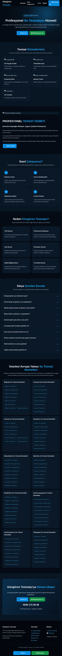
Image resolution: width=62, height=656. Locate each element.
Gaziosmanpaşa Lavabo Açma (41, 514)
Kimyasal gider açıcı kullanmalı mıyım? (16, 296)
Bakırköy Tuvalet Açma (39, 482)
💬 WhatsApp (50, 633)
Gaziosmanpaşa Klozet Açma (41, 517)
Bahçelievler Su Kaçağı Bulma (12, 467)
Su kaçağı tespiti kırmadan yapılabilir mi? (16, 326)
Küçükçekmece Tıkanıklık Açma (12, 549)
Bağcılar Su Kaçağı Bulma (11, 393)
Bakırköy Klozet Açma (39, 478)
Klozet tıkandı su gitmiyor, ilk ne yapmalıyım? (18, 302)
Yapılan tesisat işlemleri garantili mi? (15, 350)
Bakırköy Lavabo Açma (39, 474)
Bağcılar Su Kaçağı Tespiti (11, 390)
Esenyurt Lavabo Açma (39, 400)
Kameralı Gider (35, 635)
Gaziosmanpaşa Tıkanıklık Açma (42, 510)
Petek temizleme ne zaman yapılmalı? (15, 344)
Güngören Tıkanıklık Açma (40, 434)
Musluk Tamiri (34, 638)
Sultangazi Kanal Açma (39, 561)
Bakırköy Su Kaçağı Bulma (40, 467)
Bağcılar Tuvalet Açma (10, 408)
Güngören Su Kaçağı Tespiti (40, 426)
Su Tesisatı (34, 640)
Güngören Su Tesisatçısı (40, 423)
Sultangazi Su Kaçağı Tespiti (41, 540)
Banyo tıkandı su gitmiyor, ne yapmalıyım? (17, 314)
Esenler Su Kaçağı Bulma (11, 430)
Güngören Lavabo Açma (40, 437)
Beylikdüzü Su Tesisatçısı (11, 497)
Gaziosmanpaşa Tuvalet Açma (41, 521)
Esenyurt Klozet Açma (39, 404)
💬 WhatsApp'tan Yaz (37, 33)
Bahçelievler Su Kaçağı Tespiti (12, 463)
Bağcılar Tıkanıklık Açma (11, 397)
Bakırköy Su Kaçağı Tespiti (40, 463)
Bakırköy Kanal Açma (39, 485)
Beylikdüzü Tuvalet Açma (11, 518)
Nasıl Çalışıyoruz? (30, 3)
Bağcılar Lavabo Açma (10, 400)
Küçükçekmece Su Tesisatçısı (12, 538)
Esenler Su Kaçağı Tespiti (11, 426)
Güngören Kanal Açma (39, 448)
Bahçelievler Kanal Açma (11, 485)
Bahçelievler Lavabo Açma (11, 474)
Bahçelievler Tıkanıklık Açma (12, 471)
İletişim (45, 3)
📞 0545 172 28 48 (54, 3)
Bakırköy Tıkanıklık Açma (40, 471)
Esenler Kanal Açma (22, 441)
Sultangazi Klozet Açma (39, 554)
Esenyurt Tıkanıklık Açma (40, 397)
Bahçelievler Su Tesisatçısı (11, 460)
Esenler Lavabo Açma (10, 437)
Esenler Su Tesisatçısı (10, 423)
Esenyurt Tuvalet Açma (39, 408)
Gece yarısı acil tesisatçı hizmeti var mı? (16, 332)
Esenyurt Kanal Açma (39, 411)
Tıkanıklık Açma (35, 633)
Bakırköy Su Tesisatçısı (39, 460)
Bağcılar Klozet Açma (10, 404)
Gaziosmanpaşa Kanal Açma (41, 524)
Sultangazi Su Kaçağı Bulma (41, 543)
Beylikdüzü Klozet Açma (10, 515)
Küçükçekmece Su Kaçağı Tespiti (13, 542)
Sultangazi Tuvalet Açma (40, 558)
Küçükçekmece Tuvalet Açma (12, 560)
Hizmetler (23, 3)
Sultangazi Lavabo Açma (40, 551)
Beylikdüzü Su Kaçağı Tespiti (12, 500)
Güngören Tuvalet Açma (40, 445)
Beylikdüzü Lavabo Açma (11, 511)
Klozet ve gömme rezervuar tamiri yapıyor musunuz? (20, 338)
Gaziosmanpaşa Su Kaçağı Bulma (42, 506)
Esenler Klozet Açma (23, 437)
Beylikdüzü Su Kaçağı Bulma (12, 504)
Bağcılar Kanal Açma (23, 408)
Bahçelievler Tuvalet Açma (11, 482)
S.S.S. (39, 3)
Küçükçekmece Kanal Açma (11, 564)
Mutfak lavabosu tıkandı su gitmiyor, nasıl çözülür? (19, 308)
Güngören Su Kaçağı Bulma (40, 430)
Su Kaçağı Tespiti (35, 630)
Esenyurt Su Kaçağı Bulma (40, 393)
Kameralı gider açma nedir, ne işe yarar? (16, 320)
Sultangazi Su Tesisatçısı (40, 536)
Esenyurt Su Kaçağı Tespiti (40, 390)
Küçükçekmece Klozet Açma (11, 557)
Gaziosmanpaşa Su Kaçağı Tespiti (42, 503)
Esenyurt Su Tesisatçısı (39, 386)
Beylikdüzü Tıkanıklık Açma (11, 508)
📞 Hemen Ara (22, 33)
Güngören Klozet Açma (39, 441)
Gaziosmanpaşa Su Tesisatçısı (41, 499)
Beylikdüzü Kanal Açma (10, 522)
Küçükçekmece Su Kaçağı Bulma (13, 546)
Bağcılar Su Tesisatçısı (10, 386)
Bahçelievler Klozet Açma (11, 478)
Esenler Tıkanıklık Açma (10, 434)
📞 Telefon (22, 653)
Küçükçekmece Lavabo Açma (12, 553)
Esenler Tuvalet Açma (10, 441)
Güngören (6, 3)
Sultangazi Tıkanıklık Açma (40, 547)
